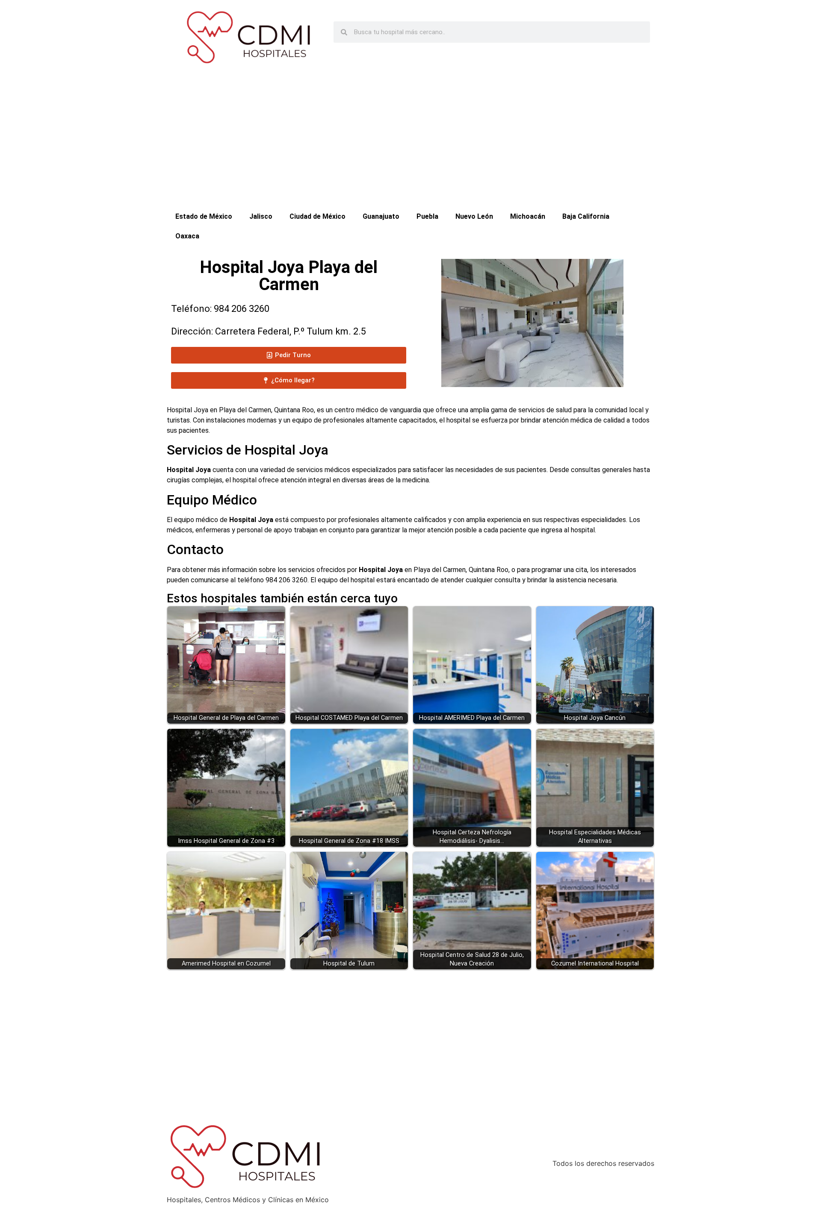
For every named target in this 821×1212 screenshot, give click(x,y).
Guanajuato (381, 216)
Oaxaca (187, 236)
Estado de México (203, 216)
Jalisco (260, 216)
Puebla (427, 216)
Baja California (585, 216)
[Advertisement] (410, 142)
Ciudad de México (317, 216)
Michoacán (527, 216)
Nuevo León (474, 216)
